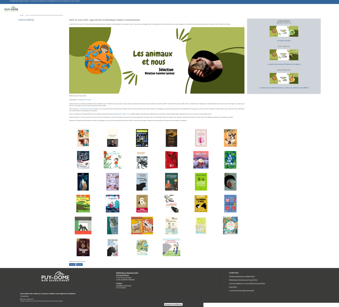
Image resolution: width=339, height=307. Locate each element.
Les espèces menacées (284, 40)
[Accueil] (44, 9)
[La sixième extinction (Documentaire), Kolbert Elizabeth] (142, 203)
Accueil (21, 15)
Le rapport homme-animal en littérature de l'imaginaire (283, 64)
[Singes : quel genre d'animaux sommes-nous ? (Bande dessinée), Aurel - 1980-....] (83, 247)
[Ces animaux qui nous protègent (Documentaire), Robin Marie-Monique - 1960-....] (230, 138)
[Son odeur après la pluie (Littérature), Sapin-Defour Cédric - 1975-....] (112, 247)
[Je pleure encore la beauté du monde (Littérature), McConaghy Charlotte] (83, 182)
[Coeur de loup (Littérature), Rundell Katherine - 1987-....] (83, 160)
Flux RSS (79, 264)
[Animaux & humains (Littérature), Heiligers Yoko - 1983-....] (83, 138)
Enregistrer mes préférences (173, 304)
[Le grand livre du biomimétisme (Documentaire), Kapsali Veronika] (171, 203)
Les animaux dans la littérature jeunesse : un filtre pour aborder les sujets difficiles (284, 88)
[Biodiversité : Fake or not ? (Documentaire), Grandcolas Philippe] (142, 138)
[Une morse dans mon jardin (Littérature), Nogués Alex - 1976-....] (171, 247)
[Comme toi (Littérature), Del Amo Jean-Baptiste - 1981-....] (112, 160)
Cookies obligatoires (28, 299)
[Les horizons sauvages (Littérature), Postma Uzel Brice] (83, 225)
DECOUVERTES (26, 19)
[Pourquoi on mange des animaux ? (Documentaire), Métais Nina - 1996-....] (201, 225)
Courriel (72, 264)
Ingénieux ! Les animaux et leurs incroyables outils (87, 109)
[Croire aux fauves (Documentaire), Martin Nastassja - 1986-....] (142, 160)
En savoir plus (24, 296)
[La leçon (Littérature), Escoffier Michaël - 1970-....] (230, 182)
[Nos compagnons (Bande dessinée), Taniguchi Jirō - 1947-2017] (171, 225)
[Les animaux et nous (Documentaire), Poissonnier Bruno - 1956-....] (201, 203)
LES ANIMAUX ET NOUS (84, 100)
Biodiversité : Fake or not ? (122, 114)
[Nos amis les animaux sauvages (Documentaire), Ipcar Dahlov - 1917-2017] (142, 225)
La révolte (82, 117)
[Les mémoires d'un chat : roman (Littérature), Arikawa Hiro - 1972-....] (112, 225)
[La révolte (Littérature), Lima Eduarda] (112, 203)
